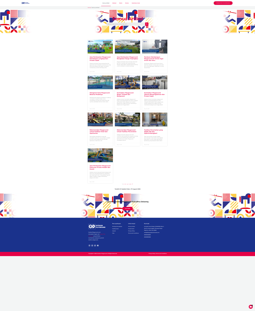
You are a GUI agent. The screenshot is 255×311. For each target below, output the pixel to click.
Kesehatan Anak (136, 3)
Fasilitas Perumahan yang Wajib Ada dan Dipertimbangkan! (153, 131)
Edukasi (114, 3)
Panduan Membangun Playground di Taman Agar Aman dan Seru (153, 58)
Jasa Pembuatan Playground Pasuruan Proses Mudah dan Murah (100, 167)
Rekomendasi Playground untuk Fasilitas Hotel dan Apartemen (99, 131)
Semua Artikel (105, 3)
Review (127, 3)
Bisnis (120, 3)
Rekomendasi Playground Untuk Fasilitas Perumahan (126, 130)
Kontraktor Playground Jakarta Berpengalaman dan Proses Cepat (154, 94)
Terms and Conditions (161, 253)
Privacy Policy (152, 253)
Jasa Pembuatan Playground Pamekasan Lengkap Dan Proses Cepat (100, 58)
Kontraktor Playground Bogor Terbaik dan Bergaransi (125, 94)
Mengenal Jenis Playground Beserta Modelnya (100, 93)
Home (89, 7)
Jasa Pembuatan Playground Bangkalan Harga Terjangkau (127, 57)
